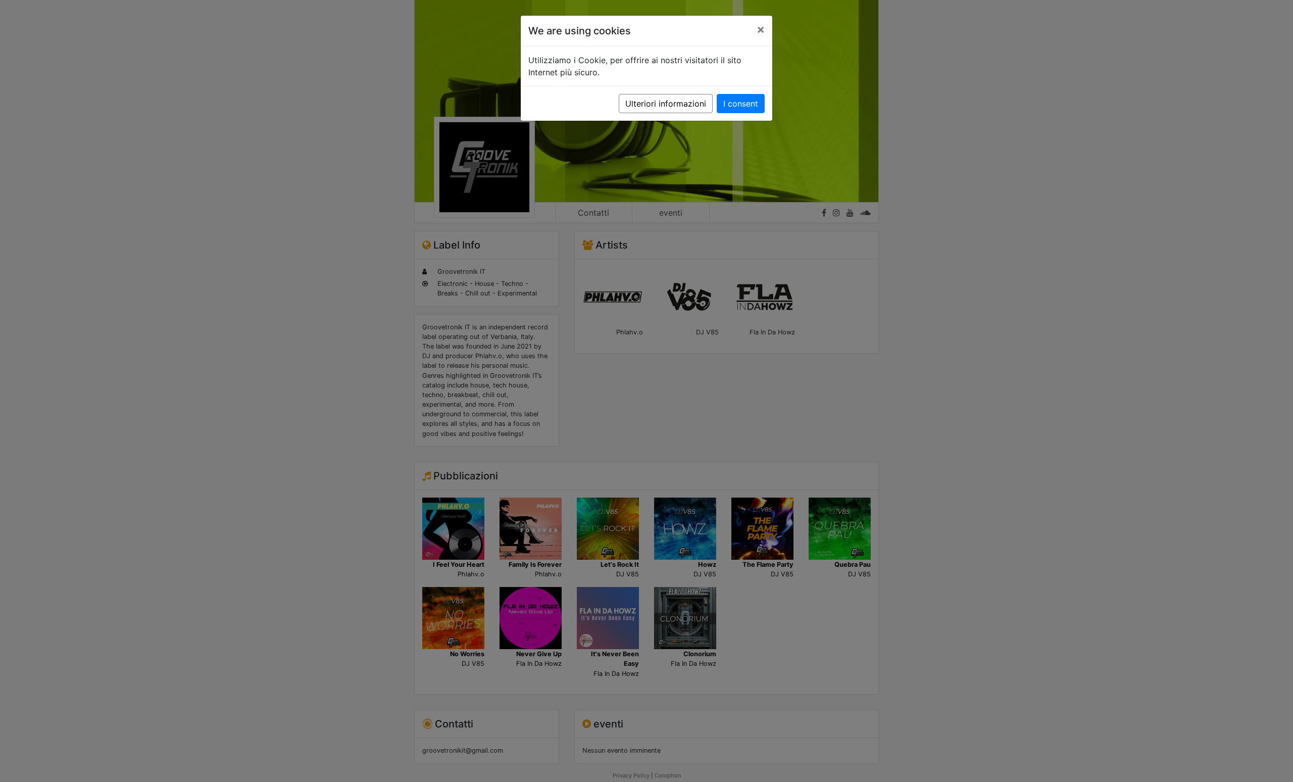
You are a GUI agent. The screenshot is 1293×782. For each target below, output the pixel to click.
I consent (740, 104)
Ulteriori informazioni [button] (665, 104)
